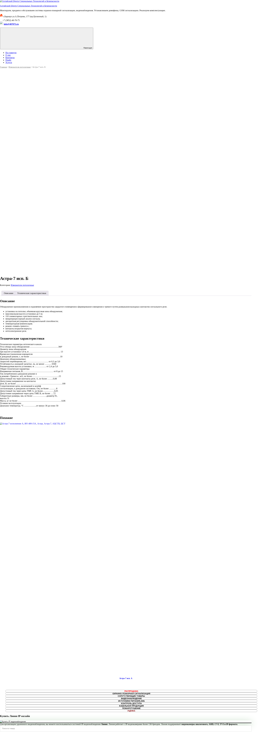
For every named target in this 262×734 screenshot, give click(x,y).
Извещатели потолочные (20, 67)
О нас (8, 55)
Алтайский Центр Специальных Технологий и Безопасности (28, 6)
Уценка (131, 711)
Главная (3, 67)
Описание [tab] (8, 293)
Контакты (10, 57)
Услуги (8, 62)
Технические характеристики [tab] (31, 293)
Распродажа (131, 691)
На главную (11, 52)
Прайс (8, 60)
